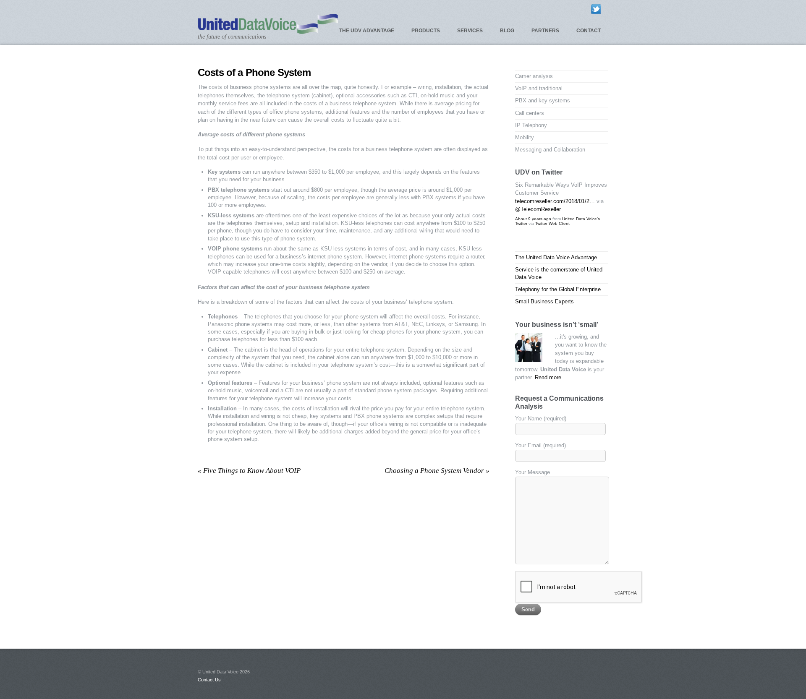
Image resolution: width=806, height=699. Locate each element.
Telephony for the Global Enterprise (558, 289)
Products (425, 31)
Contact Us (209, 679)
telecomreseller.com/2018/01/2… (555, 201)
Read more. (549, 377)
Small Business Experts (544, 301)
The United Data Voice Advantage (556, 257)
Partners (545, 31)
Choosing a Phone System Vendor (437, 471)
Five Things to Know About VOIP (249, 471)
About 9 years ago (533, 218)
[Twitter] (596, 9)
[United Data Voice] (268, 30)
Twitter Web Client (552, 223)
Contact (588, 31)
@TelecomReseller (538, 209)
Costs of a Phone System (254, 72)
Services (470, 31)
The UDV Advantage (366, 31)
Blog (507, 31)
